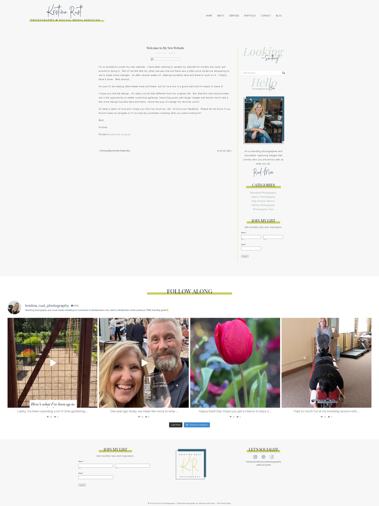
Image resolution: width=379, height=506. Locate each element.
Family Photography (263, 205)
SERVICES (234, 16)
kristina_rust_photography (52, 322)
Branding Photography (263, 193)
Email (243, 244)
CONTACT (266, 16)
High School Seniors (263, 201)
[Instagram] (94, 404)
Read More (263, 173)
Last (264, 239)
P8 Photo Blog (224, 503)
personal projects (120, 134)
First (242, 239)
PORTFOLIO (250, 16)
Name (244, 232)
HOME (209, 16)
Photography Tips (263, 209)
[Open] (52, 363)
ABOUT (220, 16)
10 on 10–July (223, 151)
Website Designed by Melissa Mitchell (196, 503)
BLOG (279, 16)
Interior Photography (263, 197)
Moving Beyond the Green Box (115, 151)
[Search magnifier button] (284, 73)
